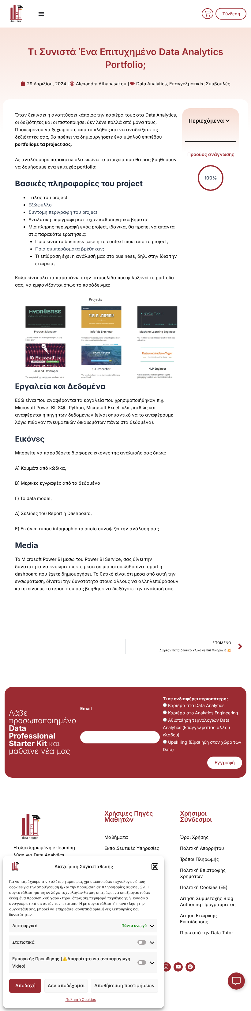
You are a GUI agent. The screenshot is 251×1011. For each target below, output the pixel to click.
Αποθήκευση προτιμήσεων (124, 985)
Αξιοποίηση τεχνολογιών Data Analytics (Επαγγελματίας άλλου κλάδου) (196, 727)
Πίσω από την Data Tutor (206, 932)
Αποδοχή (25, 985)
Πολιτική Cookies (81, 999)
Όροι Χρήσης (194, 837)
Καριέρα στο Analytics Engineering (203, 712)
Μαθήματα (116, 837)
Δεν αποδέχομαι (66, 985)
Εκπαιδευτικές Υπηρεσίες (131, 848)
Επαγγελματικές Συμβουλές (199, 84)
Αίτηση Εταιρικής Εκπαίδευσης (198, 918)
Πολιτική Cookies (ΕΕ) (203, 887)
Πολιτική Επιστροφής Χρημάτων (203, 873)
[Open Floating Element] (236, 981)
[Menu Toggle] (41, 14)
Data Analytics (151, 84)
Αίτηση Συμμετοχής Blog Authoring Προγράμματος (207, 901)
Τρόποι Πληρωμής (199, 859)
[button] (155, 867)
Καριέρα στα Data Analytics (196, 705)
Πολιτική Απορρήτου (202, 848)
